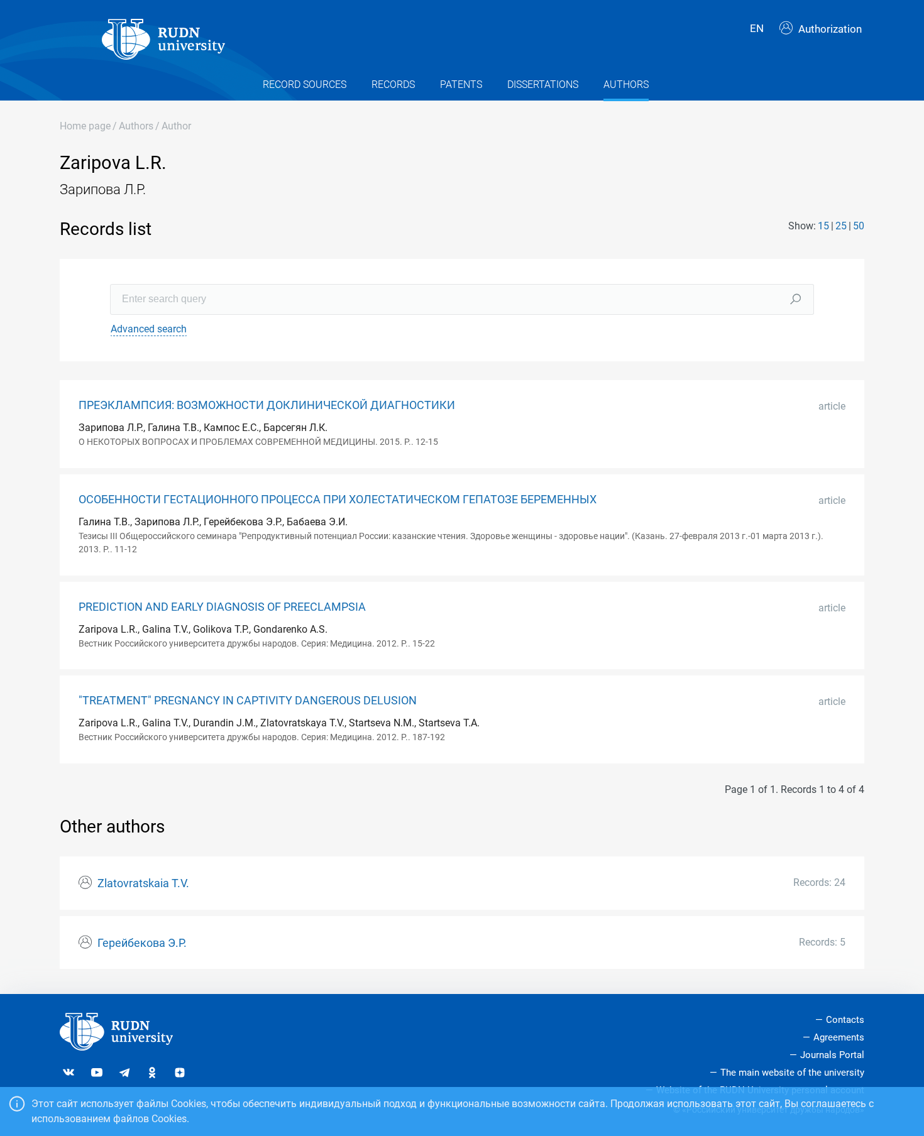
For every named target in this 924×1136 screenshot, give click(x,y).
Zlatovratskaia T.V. (143, 883)
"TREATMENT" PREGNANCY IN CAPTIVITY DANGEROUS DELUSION (248, 700)
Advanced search (149, 329)
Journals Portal (832, 1055)
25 (841, 226)
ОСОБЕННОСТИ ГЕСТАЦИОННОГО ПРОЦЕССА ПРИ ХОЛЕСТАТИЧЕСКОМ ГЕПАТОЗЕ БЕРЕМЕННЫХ (338, 499)
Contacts (845, 1019)
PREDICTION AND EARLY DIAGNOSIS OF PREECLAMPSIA (222, 607)
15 (823, 226)
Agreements (838, 1037)
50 (858, 226)
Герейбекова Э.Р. (142, 943)
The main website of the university (792, 1072)
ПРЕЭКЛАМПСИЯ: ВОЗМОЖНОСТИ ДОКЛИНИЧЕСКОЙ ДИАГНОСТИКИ (267, 405)
